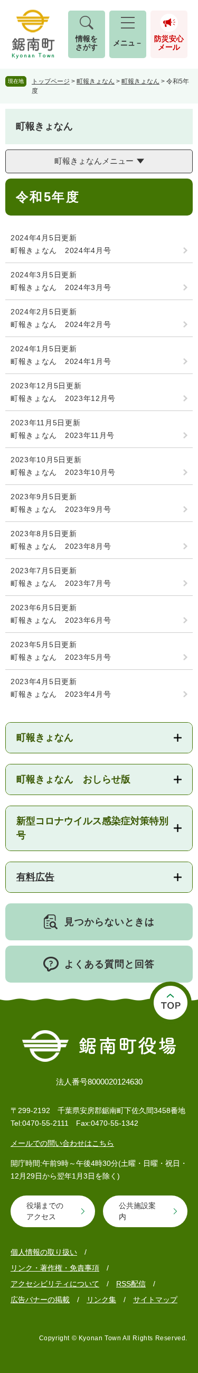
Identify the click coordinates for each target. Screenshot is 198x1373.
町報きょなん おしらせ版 (73, 779)
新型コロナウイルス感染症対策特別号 (92, 828)
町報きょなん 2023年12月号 (63, 398)
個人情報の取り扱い (44, 1252)
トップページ (51, 81)
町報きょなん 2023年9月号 (61, 509)
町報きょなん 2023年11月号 (63, 435)
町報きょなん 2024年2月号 (61, 324)
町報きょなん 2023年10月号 (63, 472)
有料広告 (35, 877)
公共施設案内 (137, 1211)
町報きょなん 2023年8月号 (61, 546)
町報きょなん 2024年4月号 (61, 250)
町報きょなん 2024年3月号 (61, 287)
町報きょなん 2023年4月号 (61, 694)
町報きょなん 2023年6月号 (61, 620)
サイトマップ (155, 1299)
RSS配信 (131, 1283)
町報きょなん (96, 81)
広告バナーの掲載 (40, 1299)
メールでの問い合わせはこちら (62, 1143)
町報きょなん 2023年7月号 (61, 583)
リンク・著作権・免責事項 (55, 1268)
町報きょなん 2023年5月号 (61, 657)
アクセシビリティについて (55, 1283)
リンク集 (101, 1299)
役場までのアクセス (44, 1211)
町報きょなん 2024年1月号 (61, 361)
